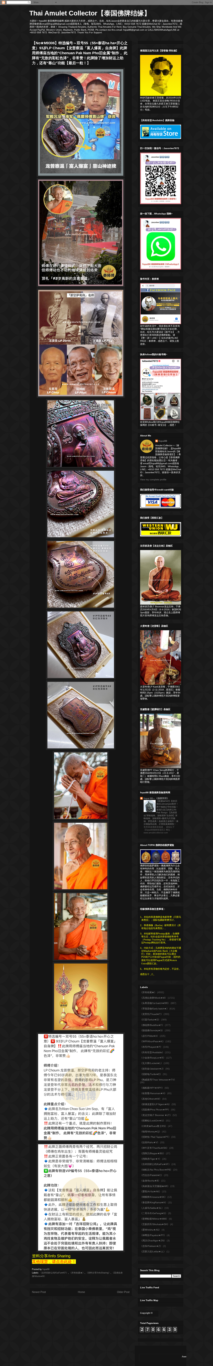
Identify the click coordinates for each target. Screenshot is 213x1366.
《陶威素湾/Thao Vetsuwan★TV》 (158, 1079)
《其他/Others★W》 (151, 1098)
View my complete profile (153, 479)
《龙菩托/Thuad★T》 (151, 1014)
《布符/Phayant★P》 (151, 1047)
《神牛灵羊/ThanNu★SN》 (154, 1148)
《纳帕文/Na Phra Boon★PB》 (156, 1169)
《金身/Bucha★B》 (150, 1180)
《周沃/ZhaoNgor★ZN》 (153, 1240)
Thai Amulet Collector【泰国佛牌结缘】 (90, 13)
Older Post (123, 1292)
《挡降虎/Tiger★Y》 (150, 1159)
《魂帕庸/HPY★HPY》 (152, 1087)
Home (81, 1292)
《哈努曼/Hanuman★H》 (153, 1093)
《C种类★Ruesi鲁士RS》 (153, 1126)
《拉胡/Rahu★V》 (149, 1142)
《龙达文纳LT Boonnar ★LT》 (156, 1115)
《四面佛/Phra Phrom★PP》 (155, 1109)
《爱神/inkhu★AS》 (150, 1229)
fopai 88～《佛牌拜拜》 (156, 798)
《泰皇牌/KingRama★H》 (153, 1202)
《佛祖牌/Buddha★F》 (152, 1025)
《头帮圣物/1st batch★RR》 (155, 1003)
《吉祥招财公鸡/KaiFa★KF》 (54, 1272)
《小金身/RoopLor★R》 (152, 1057)
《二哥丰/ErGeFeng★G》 (153, 1213)
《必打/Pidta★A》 (149, 1036)
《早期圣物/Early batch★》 (154, 1008)
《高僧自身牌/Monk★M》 (153, 997)
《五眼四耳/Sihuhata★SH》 (154, 1224)
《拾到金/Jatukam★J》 (152, 1068)
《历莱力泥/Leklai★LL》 (153, 1251)
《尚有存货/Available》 (152, 1052)
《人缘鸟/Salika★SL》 (152, 1208)
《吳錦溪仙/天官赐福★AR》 (155, 1186)
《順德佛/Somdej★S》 (152, 1030)
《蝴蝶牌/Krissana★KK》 (153, 1197)
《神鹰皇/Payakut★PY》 (153, 1235)
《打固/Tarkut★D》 (150, 1019)
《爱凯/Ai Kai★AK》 (150, 1191)
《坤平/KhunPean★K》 (152, 1041)
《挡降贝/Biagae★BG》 (152, 1153)
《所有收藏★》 (77, 1272)
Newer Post (39, 1292)
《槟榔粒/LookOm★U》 (152, 1120)
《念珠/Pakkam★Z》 (151, 1246)
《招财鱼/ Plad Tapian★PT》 (155, 1137)
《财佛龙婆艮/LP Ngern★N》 (155, 1104)
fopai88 (163, 441)
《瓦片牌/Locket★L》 (151, 1063)
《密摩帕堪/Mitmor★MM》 (154, 1218)
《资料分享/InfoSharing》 (98, 1272)
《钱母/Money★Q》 (150, 1131)
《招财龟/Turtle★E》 (151, 1074)
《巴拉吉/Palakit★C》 (151, 1175)
